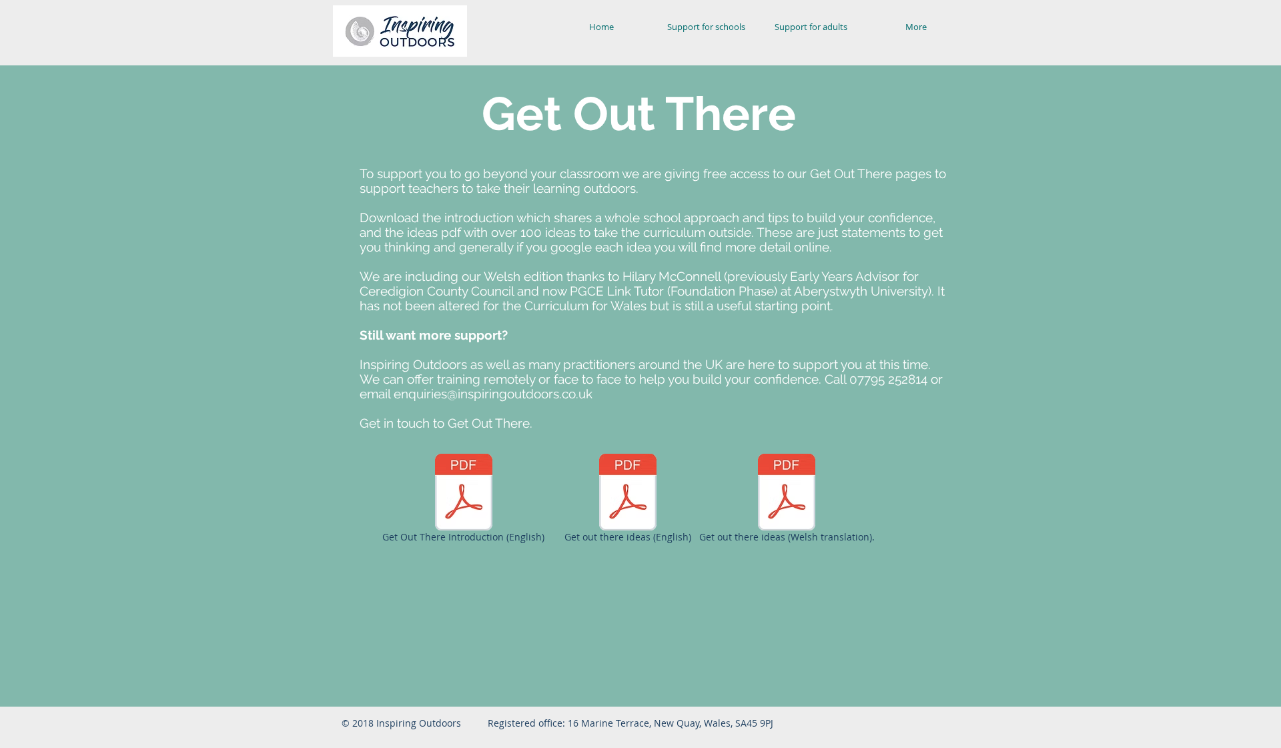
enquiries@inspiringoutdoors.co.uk (493, 393)
